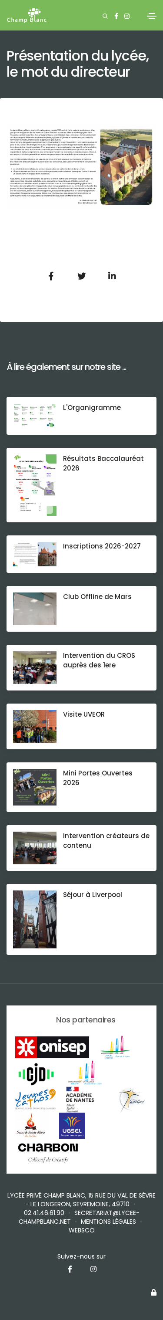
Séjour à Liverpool (92, 894)
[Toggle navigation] (151, 16)
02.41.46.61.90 (44, 1212)
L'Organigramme (92, 407)
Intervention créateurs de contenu (106, 840)
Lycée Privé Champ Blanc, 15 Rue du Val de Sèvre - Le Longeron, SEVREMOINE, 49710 (81, 1199)
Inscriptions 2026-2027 (102, 546)
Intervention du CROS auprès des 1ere (99, 660)
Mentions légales (108, 1221)
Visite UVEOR (84, 714)
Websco (82, 1230)
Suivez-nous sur (81, 1256)
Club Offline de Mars (97, 596)
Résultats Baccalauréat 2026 (103, 463)
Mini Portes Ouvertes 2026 (98, 777)
